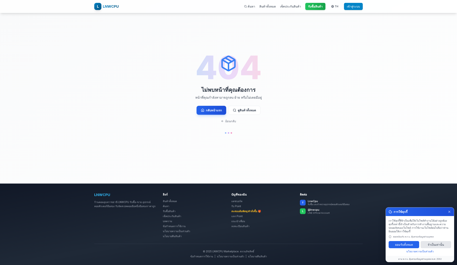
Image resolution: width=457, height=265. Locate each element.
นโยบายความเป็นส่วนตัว (176, 231)
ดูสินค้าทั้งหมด (247, 110)
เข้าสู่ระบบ (353, 6)
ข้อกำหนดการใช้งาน (174, 226)
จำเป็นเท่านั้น (436, 244)
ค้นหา (166, 206)
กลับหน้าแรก (214, 110)
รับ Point (236, 206)
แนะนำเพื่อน (238, 221)
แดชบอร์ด (236, 201)
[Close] (449, 212)
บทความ (167, 221)
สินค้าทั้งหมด (267, 6)
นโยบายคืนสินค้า (172, 236)
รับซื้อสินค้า (169, 211)
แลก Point (237, 216)
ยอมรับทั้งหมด (404, 244)
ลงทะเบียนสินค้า (240, 226)
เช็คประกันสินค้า (290, 6)
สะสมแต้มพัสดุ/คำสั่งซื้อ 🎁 (246, 211)
